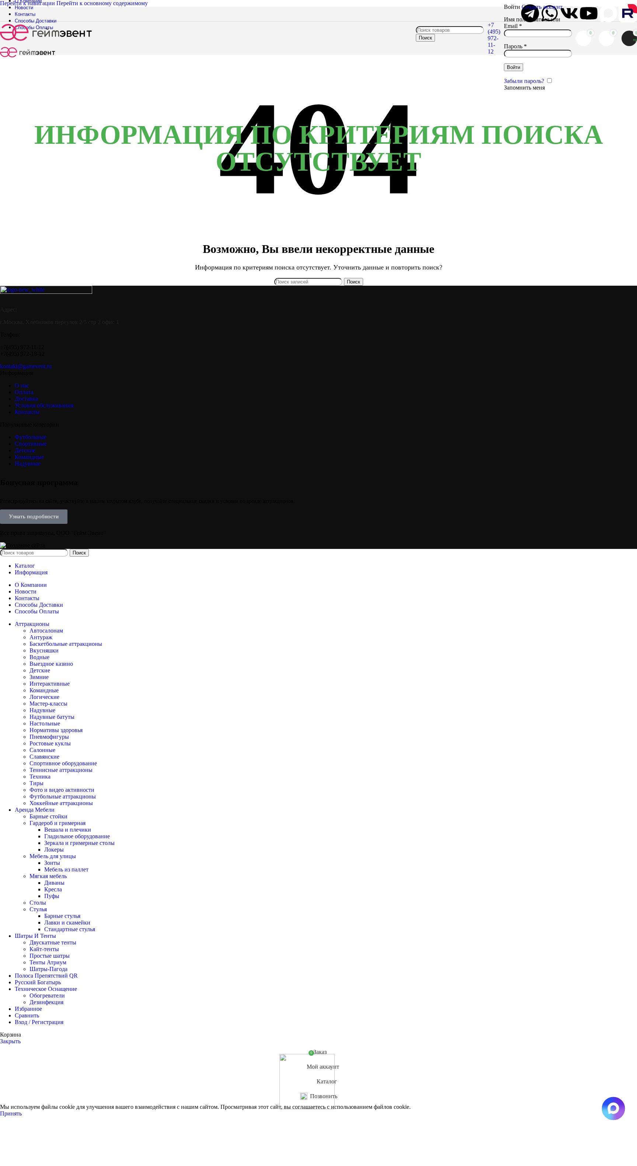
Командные (44, 690)
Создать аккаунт (542, 7)
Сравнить (27, 1015)
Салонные (42, 750)
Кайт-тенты (44, 949)
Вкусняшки (44, 650)
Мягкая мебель (48, 876)
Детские (39, 670)
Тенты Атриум (47, 962)
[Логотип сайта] (46, 41)
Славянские (44, 756)
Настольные (44, 723)
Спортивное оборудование (63, 763)
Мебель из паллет (66, 869)
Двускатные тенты (52, 942)
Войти (513, 67)
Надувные (42, 710)
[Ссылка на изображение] (46, 292)
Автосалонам (46, 630)
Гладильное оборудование (77, 836)
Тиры (36, 783)
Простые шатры (49, 956)
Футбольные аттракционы (62, 796)
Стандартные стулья (69, 929)
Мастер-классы (48, 703)
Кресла (53, 889)
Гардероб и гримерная (57, 823)
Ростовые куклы (50, 743)
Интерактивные (49, 684)
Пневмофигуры (49, 737)
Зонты (52, 863)
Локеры (54, 849)
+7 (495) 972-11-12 (494, 38)
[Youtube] (588, 13)
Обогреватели (47, 995)
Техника (40, 776)
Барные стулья (62, 916)
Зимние (39, 677)
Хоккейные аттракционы (61, 803)
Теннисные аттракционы (61, 770)
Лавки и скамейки (67, 922)
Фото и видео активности (61, 790)
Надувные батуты (51, 717)
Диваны (54, 883)
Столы (37, 902)
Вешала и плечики (67, 829)
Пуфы (51, 896)
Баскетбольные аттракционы (65, 644)
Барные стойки (48, 816)
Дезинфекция (46, 1002)
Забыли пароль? (524, 81)
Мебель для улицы (52, 856)
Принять (11, 1113)
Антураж (40, 637)
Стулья (38, 909)
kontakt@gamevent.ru (26, 366)
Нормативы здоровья (56, 730)
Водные (39, 657)
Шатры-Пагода (48, 969)
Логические (44, 697)
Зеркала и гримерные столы (79, 843)
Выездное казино (51, 664)
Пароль (515, 46)
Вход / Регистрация (39, 1022)
